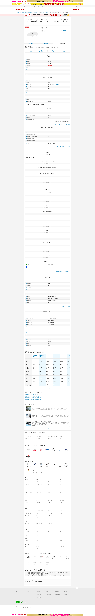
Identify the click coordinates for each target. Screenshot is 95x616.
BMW (38, 489)
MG (49, 517)
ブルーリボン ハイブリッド (52, 436)
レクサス (49, 484)
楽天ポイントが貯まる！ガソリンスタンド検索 (62, 124)
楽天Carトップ (19, 12)
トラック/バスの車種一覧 (56, 84)
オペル (38, 490)
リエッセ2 (38, 438)
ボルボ (38, 535)
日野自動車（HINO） (37, 12)
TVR (26, 510)
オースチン (61, 515)
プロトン (38, 546)
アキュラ (61, 484)
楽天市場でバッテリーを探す (65, 306)
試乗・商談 (38, 591)
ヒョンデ (27, 540)
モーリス (27, 517)
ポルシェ (61, 490)
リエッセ (27, 438)
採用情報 (65, 594)
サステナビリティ (29, 607)
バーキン (27, 548)
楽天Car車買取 (57, 591)
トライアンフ (39, 517)
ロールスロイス (28, 513)
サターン (49, 498)
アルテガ (27, 494)
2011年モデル (47, 12)
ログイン (76, 9)
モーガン (27, 515)
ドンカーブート (62, 546)
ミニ (60, 492)
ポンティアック (50, 500)
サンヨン (61, 540)
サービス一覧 (17, 607)
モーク (27, 518)
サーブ (27, 535)
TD (48, 546)
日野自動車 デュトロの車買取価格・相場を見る (32, 394)
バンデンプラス (39, 515)
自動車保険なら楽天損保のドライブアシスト (63, 146)
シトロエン (27, 531)
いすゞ (38, 481)
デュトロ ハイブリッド (63, 434)
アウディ (27, 490)
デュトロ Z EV (50, 434)
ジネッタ (38, 513)
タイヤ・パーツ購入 (48, 594)
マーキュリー (62, 500)
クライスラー (39, 498)
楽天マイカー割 (39, 597)
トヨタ (27, 479)
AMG (27, 489)
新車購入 (47, 591)
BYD (26, 546)
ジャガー (49, 510)
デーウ (38, 540)
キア (49, 540)
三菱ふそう (27, 484)
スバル (49, 481)
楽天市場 (77, 6)
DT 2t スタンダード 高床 (35, 356)
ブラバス (49, 492)
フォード (38, 500)
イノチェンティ (39, 526)
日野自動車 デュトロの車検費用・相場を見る (32, 396)
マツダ (27, 481)
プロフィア (61, 436)
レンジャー (61, 438)
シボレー (61, 498)
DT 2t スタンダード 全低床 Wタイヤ (48, 356)
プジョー (38, 531)
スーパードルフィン (40, 434)
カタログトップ (30, 43)
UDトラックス (39, 484)
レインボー (50, 438)
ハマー (27, 505)
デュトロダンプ (28, 436)
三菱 (60, 479)
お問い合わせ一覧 (23, 607)
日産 (38, 479)
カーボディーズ (62, 513)
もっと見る (47, 388)
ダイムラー (61, 510)
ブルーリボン (39, 436)
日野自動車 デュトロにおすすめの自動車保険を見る (33, 399)
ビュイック (27, 500)
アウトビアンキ (39, 523)
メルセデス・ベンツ (29, 492)
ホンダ (49, 479)
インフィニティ (39, 505)
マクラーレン (50, 515)
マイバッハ (39, 492)
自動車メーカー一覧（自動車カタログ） (27, 12)
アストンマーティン (40, 510)
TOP (16, 591)
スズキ (61, 481)
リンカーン (27, 502)
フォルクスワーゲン (51, 490)
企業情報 (65, 591)
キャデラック (28, 498)
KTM (49, 548)
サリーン (49, 502)
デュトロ (42, 12)
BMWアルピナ (50, 489)
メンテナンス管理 (39, 594)
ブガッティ (61, 531)
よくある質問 (27, 591)
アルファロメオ (28, 523)
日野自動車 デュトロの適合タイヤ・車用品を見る (33, 397)
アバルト (27, 526)
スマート (61, 489)
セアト (38, 548)
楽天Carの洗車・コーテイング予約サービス (63, 271)
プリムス (61, 502)
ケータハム (50, 513)
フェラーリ (61, 523)
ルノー (49, 531)
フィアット (50, 523)
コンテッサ (27, 434)
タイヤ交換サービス (57, 594)
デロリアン (39, 502)
